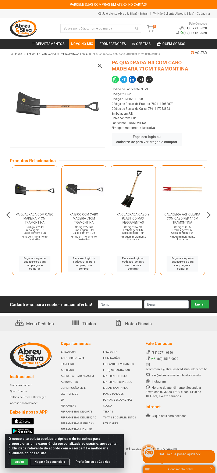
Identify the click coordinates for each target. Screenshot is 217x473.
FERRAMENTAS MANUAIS (77, 429)
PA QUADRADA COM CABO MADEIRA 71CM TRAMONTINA (34, 218)
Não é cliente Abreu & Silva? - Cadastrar (183, 13)
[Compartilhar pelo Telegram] (123, 79)
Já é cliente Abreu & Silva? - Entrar (125, 13)
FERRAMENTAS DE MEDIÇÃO (78, 417)
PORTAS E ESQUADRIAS (117, 399)
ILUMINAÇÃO (111, 358)
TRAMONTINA (136, 123)
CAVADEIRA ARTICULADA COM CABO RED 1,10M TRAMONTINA (182, 218)
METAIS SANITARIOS (115, 387)
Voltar (200, 53)
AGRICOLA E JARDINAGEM (77, 375)
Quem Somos (18, 391)
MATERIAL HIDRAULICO (117, 381)
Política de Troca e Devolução (28, 397)
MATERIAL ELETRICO (115, 375)
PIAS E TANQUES (113, 393)
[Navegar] (8, 215)
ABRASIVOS (68, 352)
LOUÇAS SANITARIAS (116, 370)
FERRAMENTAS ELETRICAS (77, 423)
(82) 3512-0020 (195, 33)
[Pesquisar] (136, 28)
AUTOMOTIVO (69, 381)
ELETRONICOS (69, 393)
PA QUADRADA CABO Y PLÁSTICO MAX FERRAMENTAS (133, 218)
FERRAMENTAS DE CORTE (76, 411)
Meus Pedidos (39, 323)
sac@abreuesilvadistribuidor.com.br (176, 375)
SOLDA (107, 405)
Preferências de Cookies (93, 461)
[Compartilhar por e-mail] (140, 79)
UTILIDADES (110, 423)
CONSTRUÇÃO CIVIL (73, 387)
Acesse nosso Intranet (24, 403)
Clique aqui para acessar (168, 416)
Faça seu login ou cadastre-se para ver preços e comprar (146, 139)
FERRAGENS (68, 405)
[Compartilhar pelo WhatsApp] (115, 79)
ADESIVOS (67, 370)
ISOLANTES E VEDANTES (118, 364)
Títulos (88, 323)
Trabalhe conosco (21, 385)
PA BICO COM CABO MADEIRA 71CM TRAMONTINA (84, 218)
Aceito (19, 461)
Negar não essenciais (50, 461)
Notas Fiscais (138, 323)
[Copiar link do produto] (149, 79)
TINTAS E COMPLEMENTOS (119, 417)
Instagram (158, 381)
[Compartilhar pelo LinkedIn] (132, 79)
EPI (62, 399)
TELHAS (108, 411)
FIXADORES (110, 352)
